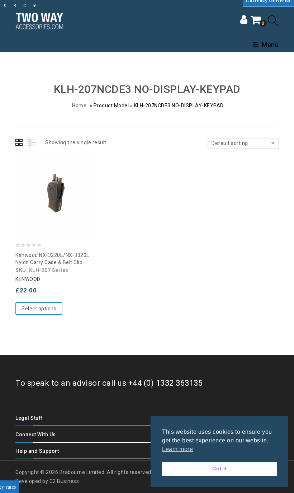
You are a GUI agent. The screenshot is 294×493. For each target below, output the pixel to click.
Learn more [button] (177, 449)
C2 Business (64, 481)
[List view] (32, 143)
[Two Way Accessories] (39, 19)
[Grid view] (20, 143)
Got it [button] (219, 468)
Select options (39, 308)
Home (79, 105)
